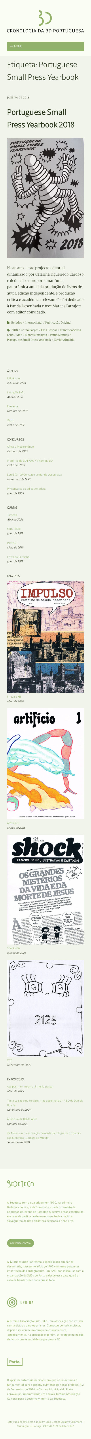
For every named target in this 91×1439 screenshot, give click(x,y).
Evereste (12, 406)
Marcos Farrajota (36, 335)
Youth (10, 420)
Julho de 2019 (15, 533)
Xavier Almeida (64, 340)
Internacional (33, 322)
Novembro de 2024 (18, 1109)
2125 (9, 1060)
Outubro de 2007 (17, 411)
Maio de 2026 (15, 701)
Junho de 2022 (15, 425)
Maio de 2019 (15, 547)
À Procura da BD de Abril (22, 1119)
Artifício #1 (13, 823)
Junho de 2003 (16, 465)
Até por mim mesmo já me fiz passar (30, 1086)
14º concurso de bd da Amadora (26, 488)
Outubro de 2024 (17, 1123)
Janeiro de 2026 (16, 952)
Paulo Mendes (59, 335)
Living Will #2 (15, 392)
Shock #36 (13, 948)
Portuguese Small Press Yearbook (29, 340)
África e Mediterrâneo (20, 446)
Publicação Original (58, 322)
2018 (14, 330)
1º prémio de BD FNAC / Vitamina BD (30, 460)
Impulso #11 (14, 696)
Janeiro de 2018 (18, 97)
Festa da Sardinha (18, 557)
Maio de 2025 (15, 1091)
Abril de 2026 (15, 519)
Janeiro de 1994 (16, 383)
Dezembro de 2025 (18, 1065)
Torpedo (12, 515)
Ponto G (12, 542)
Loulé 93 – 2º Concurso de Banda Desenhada (34, 474)
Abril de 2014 (15, 397)
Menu (18, 46)
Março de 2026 (16, 827)
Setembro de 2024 (18, 1142)
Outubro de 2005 (17, 451)
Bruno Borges (29, 330)
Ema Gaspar (49, 330)
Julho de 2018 (15, 561)
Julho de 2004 (15, 493)
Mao (19, 335)
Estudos (16, 322)
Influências (13, 378)
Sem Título (14, 528)
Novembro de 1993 (18, 479)
